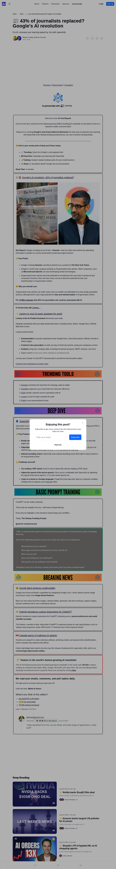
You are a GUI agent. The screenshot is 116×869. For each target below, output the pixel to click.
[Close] (83, 423)
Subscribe (75, 437)
